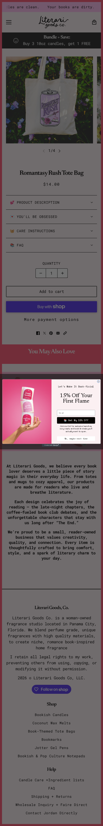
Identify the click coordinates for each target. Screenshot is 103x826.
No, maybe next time (76, 438)
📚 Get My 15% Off (76, 420)
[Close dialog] (98, 381)
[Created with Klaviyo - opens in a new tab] (51, 445)
